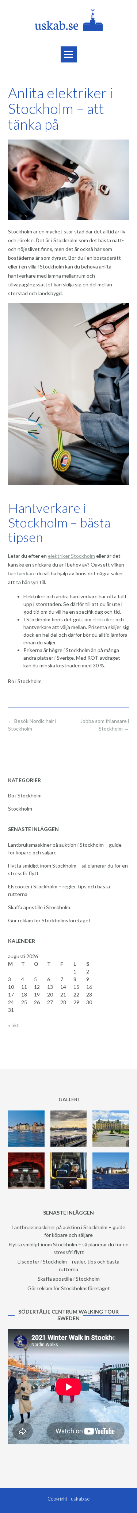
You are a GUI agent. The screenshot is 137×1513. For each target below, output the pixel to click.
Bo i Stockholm (25, 795)
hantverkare (22, 573)
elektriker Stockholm (71, 556)
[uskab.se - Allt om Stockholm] (68, 20)
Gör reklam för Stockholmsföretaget (49, 920)
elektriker (103, 619)
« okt (13, 1025)
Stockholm (20, 808)
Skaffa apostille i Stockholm (39, 907)
